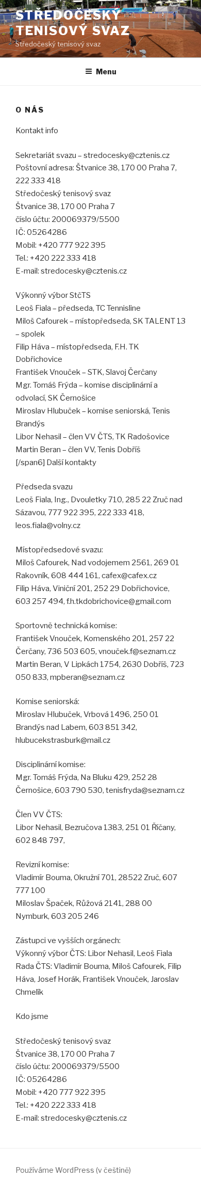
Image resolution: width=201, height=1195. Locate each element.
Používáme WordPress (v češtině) (73, 1170)
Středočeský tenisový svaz (72, 23)
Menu (106, 71)
